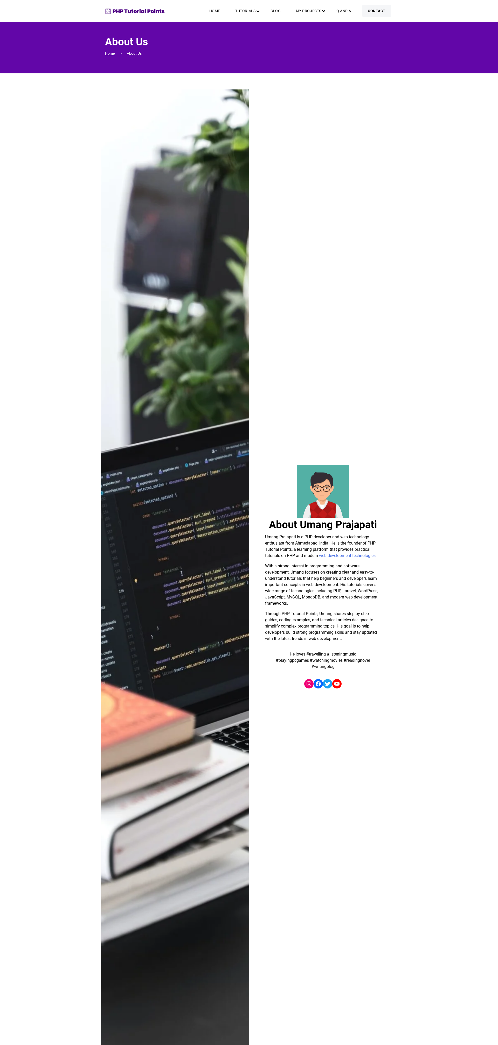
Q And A (343, 11)
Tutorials (245, 11)
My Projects (308, 11)
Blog (276, 11)
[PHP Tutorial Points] (135, 11)
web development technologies (347, 555)
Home (214, 11)
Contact (376, 11)
